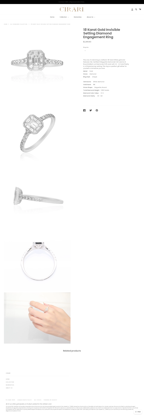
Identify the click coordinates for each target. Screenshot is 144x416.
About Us (90, 17)
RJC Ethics (37, 400)
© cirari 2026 (10, 400)
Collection (63, 17)
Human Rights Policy (25, 400)
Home (52, 17)
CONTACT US (89, 55)
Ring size (85, 47)
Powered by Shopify (50, 400)
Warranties (78, 17)
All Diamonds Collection (18, 24)
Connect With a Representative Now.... (72, 2)
